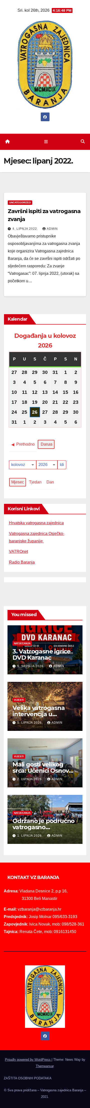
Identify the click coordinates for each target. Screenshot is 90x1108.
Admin (52, 229)
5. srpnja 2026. (31, 666)
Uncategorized (20, 202)
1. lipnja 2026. (30, 835)
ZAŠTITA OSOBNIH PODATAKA (28, 1078)
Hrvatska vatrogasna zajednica (36, 523)
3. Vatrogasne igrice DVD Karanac (41, 654)
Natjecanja (22, 643)
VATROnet (18, 551)
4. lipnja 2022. (25, 229)
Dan (50, 482)
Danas (46, 444)
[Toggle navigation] (46, 142)
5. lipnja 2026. (30, 722)
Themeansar (45, 1066)
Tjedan (35, 482)
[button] (83, 141)
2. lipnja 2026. (30, 779)
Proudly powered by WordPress (28, 1059)
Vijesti (19, 700)
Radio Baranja (22, 562)
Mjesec (17, 482)
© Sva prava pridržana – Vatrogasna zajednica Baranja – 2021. (45, 1093)
